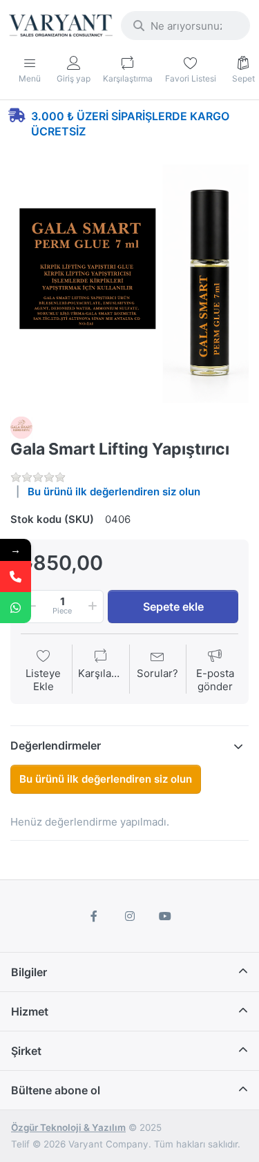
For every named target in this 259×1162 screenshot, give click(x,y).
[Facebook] (94, 916)
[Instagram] (130, 916)
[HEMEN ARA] (15, 576)
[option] (129, 283)
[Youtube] (165, 916)
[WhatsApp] (15, 607)
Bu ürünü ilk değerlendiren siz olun (114, 491)
